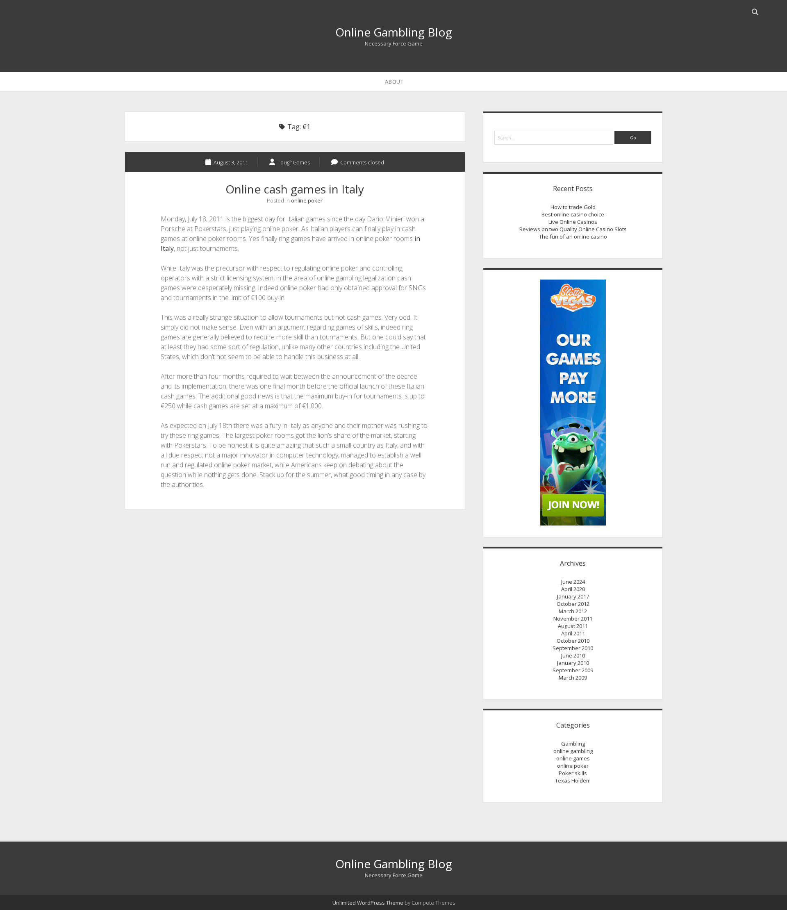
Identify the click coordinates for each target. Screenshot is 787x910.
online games (573, 758)
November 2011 (572, 618)
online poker (307, 200)
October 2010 (573, 640)
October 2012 (573, 603)
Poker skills (573, 773)
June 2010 (573, 655)
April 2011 (573, 633)
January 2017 (573, 596)
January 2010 (573, 663)
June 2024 (573, 581)
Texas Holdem (573, 780)
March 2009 (573, 677)
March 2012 (573, 611)
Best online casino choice (572, 214)
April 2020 (573, 589)
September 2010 (573, 648)
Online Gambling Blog (393, 32)
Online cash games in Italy (294, 189)
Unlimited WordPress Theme (367, 902)
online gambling (573, 751)
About (394, 81)
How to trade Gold (573, 207)
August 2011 (573, 626)
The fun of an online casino (573, 236)
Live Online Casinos (572, 221)
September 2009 (573, 670)
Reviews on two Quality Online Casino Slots (573, 229)
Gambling (573, 743)
